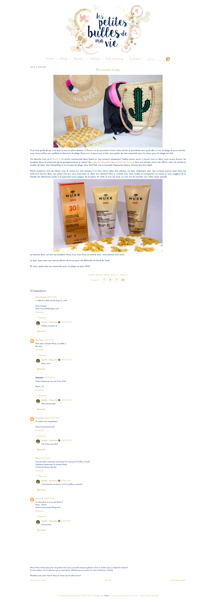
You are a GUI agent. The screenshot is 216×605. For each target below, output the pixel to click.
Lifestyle (94, 58)
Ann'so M (39, 499)
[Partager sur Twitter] (110, 280)
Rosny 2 (56, 159)
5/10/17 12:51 (66, 481)
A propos (135, 58)
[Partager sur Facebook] (104, 280)
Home (50, 58)
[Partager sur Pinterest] (116, 280)
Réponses (42, 318)
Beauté (78, 58)
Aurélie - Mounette (49, 322)
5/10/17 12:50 (66, 322)
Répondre (39, 312)
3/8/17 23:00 (49, 499)
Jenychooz (39, 340)
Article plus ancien (177, 580)
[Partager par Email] (123, 280)
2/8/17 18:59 (55, 418)
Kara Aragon (41, 297)
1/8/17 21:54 (49, 340)
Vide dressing (114, 58)
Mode (63, 58)
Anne (106, 595)
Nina (37, 458)
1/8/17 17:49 (51, 297)
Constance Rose (42, 418)
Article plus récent (38, 580)
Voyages (124, 275)
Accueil (108, 580)
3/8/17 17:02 (45, 458)
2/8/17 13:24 (49, 378)
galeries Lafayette (101, 162)
